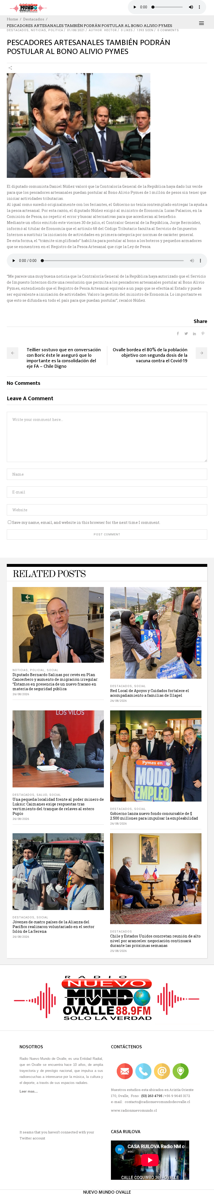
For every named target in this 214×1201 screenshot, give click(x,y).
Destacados (33, 19)
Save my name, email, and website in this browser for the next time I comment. (86, 522)
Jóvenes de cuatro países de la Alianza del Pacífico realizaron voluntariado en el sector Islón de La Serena (53, 926)
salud (42, 795)
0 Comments (168, 30)
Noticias (38, 30)
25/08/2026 (118, 951)
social (52, 670)
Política (55, 30)
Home (12, 19)
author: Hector (103, 30)
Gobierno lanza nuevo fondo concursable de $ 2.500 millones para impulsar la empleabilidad (154, 816)
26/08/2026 (21, 694)
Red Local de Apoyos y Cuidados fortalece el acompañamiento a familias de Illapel (149, 693)
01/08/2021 (76, 30)
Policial (37, 670)
